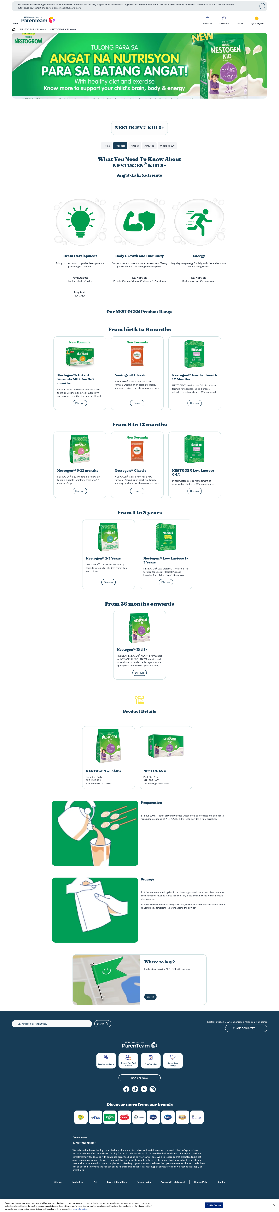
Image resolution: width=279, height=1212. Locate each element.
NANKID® (95, 1117)
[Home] (38, 19)
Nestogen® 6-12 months (77, 470)
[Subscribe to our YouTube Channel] (144, 1089)
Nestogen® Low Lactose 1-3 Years (165, 560)
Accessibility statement (173, 1182)
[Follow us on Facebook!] (126, 1089)
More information (80, 1209)
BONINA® (168, 1117)
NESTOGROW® (110, 1117)
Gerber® (139, 1117)
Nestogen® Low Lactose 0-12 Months (194, 377)
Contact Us (77, 1182)
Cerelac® (124, 1117)
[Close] (262, 6)
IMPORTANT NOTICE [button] (84, 1143)
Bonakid (153, 1117)
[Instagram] (153, 1089)
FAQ (95, 1182)
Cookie (221, 1182)
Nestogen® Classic (130, 375)
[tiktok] (135, 1089)
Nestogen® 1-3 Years (103, 558)
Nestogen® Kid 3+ (132, 649)
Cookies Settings (214, 1205)
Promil (182, 1117)
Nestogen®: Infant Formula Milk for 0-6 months (75, 379)
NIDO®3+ (81, 1117)
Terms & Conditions (117, 1182)
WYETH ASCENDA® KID (197, 1117)
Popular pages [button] (79, 1136)
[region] (139, 1205)
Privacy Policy (144, 1182)
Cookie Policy (201, 1182)
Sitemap (58, 1182)
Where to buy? (159, 962)
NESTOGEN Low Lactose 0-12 (193, 472)
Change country (244, 1028)
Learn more (75, 7)
